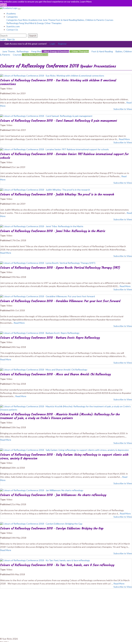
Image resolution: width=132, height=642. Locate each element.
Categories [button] (12, 16)
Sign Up (11, 39)
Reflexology (12, 23)
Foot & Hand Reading (66, 20)
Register (62, 43)
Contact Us (12, 29)
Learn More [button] (86, 1)
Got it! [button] (3, 4)
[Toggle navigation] (19, 8)
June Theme (49, 20)
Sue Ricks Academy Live (30, 20)
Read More (124, 139)
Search (32, 35)
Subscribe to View (122, 109)
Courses (109, 20)
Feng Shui (24, 23)
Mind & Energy (36, 23)
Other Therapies (52, 23)
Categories (12, 20)
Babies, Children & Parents (90, 20)
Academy (11, 13)
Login (2, 39)
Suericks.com (13, 26)
